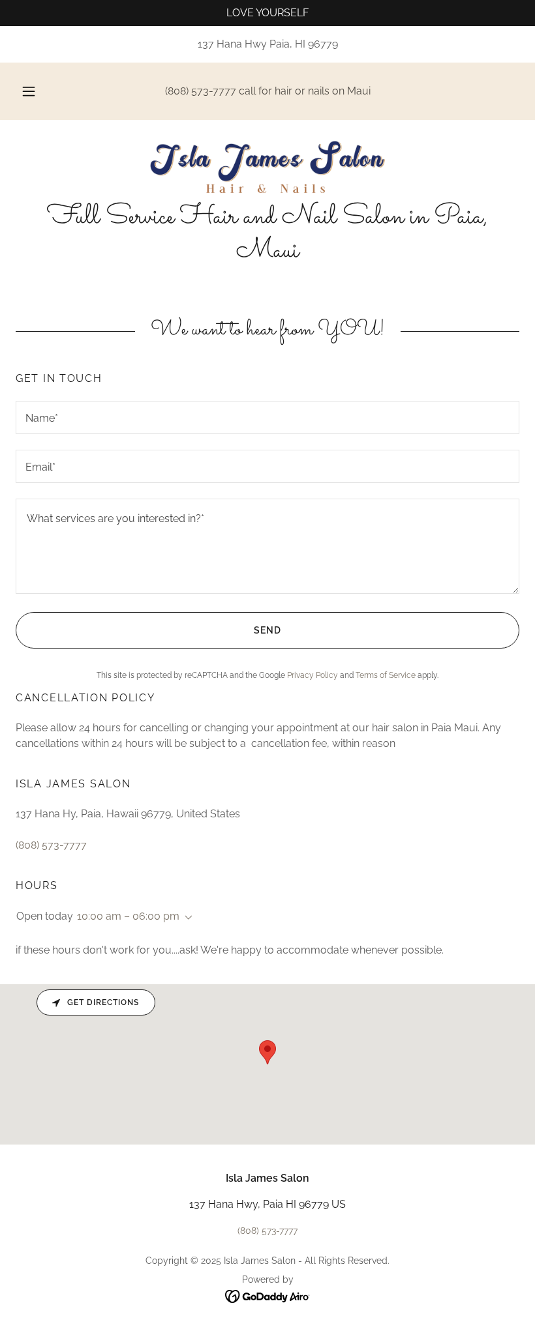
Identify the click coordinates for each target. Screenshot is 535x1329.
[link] (267, 167)
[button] (38, 91)
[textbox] (267, 417)
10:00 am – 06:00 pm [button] (128, 916)
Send (267, 630)
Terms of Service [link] (386, 675)
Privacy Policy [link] (312, 675)
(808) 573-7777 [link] (200, 91)
